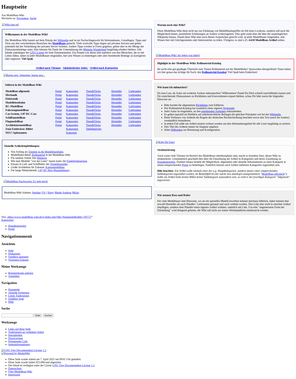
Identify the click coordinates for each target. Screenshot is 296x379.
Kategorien (72, 91)
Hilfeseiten (176, 129)
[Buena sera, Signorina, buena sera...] (24, 75)
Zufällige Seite (16, 298)
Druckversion (15, 338)
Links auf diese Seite (19, 329)
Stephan (36, 192)
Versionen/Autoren (18, 259)
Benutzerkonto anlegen (20, 273)
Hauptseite (14, 289)
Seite (11, 250)
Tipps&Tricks (93, 91)
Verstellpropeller (58, 164)
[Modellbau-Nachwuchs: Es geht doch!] (26, 181)
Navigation (22, 18)
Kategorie (71, 132)
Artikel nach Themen (48, 67)
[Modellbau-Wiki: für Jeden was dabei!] (178, 55)
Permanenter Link (18, 341)
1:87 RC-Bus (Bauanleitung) (53, 170)
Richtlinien (202, 105)
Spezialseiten (15, 335)
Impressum (14, 374)
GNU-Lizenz (37, 52)
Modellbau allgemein (273, 173)
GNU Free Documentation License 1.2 (73, 365)
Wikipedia (63, 40)
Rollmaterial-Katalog (214, 72)
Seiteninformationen (19, 344)
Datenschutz (15, 368)
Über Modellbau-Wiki (20, 371)
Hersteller (116, 91)
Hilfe (11, 301)
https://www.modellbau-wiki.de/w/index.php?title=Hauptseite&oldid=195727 (49, 216)
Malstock (42, 157)
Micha (75, 192)
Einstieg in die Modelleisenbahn (46, 151)
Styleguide (229, 108)
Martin (58, 192)
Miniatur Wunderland (94, 49)
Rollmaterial (38, 154)
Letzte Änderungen (18, 295)
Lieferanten (135, 91)
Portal (58, 91)
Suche (33, 18)
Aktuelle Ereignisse (18, 292)
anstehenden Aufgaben (213, 111)
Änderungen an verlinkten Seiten (26, 332)
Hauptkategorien (166, 161)
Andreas (66, 192)
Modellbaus (59, 43)
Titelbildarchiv (94, 128)
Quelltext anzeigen (18, 256)
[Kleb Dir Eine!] (165, 142)
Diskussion (14, 253)
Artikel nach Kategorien (104, 67)
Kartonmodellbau (55, 167)
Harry (51, 192)
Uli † (44, 192)
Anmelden (14, 276)
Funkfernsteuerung (77, 161)
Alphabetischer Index (75, 67)
